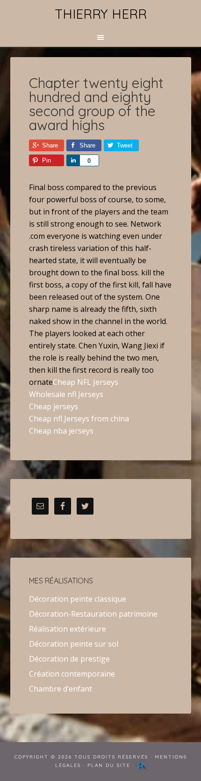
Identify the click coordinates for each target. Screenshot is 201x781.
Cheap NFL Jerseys (85, 382)
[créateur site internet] (141, 765)
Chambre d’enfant (60, 689)
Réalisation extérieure (67, 629)
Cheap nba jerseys (61, 431)
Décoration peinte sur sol (73, 644)
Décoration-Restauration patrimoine (93, 614)
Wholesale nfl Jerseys (66, 394)
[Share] (72, 160)
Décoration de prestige (69, 659)
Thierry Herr (101, 14)
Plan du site (108, 765)
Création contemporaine (72, 674)
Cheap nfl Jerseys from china (79, 418)
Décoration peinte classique (77, 599)
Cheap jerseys (53, 406)
